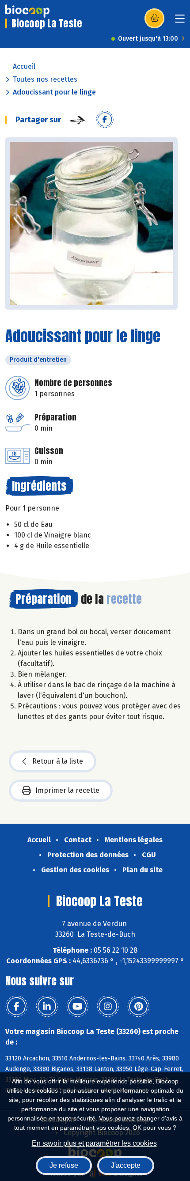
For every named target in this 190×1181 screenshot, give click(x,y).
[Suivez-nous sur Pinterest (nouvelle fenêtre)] (138, 1007)
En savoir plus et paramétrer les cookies (94, 1143)
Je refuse (63, 1165)
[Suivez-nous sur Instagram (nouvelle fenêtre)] (108, 1007)
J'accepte (126, 1165)
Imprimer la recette (67, 790)
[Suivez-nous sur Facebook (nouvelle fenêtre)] (16, 1007)
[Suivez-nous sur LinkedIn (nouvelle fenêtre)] (47, 1007)
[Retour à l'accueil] (27, 11)
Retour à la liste (57, 761)
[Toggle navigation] (180, 21)
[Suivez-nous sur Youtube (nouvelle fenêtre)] (77, 1007)
